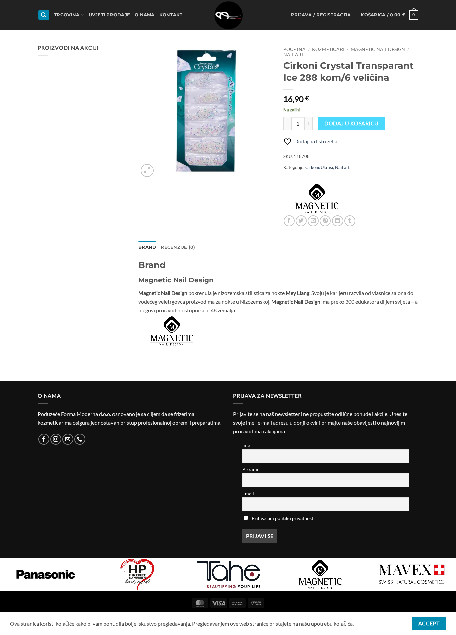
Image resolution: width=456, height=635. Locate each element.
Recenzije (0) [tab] (178, 247)
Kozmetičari (328, 49)
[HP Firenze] (137, 574)
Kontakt (171, 14)
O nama (145, 14)
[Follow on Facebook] (43, 439)
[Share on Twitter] (301, 220)
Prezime (250, 469)
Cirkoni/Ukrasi (319, 167)
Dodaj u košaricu (351, 123)
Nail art (293, 54)
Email (248, 493)
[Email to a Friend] (313, 220)
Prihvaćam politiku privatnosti (283, 518)
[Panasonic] (45, 574)
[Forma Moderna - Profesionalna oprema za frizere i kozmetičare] (228, 15)
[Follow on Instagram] (55, 439)
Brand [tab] (147, 247)
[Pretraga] (43, 15)
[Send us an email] (67, 439)
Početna (294, 49)
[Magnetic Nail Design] (316, 198)
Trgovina (66, 14)
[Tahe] (228, 574)
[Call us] (79, 439)
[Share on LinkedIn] (337, 220)
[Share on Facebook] (289, 220)
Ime (246, 445)
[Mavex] (411, 574)
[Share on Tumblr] (349, 220)
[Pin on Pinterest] (325, 220)
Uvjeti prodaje (109, 14)
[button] (321, 15)
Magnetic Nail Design (378, 49)
